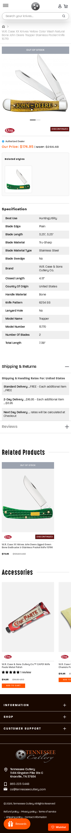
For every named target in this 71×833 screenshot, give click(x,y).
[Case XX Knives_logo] (10, 130)
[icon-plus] (64, 705)
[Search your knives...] (63, 16)
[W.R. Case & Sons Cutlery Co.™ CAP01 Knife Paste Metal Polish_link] (28, 617)
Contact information (36, 817)
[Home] (3, 26)
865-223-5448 (19, 784)
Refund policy (11, 811)
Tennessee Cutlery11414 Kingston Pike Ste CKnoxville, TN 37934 (26, 773)
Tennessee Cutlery (23, 803)
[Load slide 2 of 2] (38, 120)
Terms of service (47, 811)
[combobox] (35, 16)
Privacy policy (28, 811)
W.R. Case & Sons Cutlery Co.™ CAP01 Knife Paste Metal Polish (26, 666)
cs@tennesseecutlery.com (28, 789)
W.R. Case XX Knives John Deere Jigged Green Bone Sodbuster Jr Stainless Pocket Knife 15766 (27, 546)
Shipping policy (14, 817)
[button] (5, 6)
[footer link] (35, 754)
